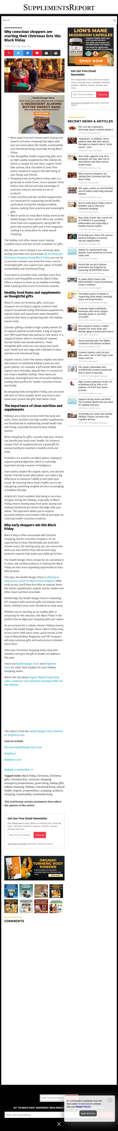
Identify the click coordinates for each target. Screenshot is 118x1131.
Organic (17, 790)
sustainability (23, 794)
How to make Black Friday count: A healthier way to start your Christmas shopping (95, 206)
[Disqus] (34, 964)
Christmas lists (19, 779)
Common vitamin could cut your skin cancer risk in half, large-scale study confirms (95, 355)
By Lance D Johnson (96, 273)
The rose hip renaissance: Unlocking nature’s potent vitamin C (95, 128)
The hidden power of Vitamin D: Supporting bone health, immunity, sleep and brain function (95, 297)
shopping (9, 794)
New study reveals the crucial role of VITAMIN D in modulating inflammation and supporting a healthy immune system (95, 222)
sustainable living (42, 794)
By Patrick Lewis (95, 168)
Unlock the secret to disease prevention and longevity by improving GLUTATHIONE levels (93, 267)
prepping (46, 790)
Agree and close (88, 1113)
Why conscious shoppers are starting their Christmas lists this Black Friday (94, 176)
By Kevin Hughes (95, 288)
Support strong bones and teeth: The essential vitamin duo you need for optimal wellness (95, 402)
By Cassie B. (93, 259)
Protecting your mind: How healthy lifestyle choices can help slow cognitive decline (95, 417)
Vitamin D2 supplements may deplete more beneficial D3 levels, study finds (95, 253)
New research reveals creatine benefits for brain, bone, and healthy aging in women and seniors (96, 329)
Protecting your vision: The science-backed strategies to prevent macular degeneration (95, 238)
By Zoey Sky (93, 183)
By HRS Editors (94, 408)
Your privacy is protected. (17, 844)
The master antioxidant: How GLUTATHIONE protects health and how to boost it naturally (95, 370)
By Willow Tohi (94, 133)
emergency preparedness (19, 783)
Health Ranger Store (27, 663)
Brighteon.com (12, 759)
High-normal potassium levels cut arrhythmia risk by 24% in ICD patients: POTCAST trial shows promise (95, 386)
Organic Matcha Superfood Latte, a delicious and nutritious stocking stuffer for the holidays (33, 681)
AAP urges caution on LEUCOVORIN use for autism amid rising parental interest (95, 191)
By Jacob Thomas (95, 151)
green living (42, 783)
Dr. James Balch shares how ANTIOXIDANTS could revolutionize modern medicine (95, 282)
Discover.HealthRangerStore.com (23, 747)
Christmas (43, 775)
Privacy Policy (83, 1107)
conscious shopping (40, 779)
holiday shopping (14, 786)
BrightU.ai (10, 753)
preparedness (31, 790)
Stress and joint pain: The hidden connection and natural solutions (94, 342)
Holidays (30, 786)
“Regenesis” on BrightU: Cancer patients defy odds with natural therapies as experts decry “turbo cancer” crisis (95, 143)
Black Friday (29, 775)
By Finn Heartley (95, 320)
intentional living (45, 786)
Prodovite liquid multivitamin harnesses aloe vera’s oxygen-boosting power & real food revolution (93, 312)
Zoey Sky (26, 46)
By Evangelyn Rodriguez (98, 303)
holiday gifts (57, 783)
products (57, 790)
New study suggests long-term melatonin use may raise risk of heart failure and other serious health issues (93, 160)
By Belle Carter (95, 347)
